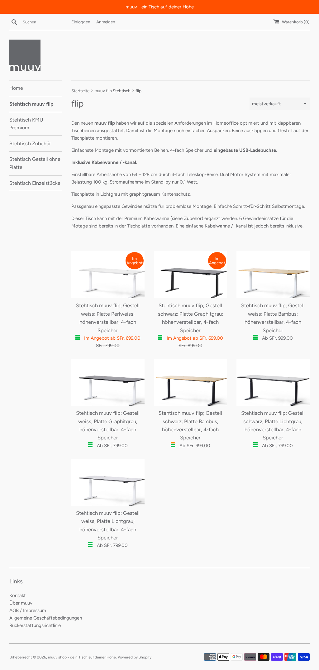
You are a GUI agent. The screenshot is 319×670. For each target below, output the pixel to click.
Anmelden (105, 21)
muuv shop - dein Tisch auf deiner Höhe (82, 657)
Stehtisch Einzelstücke (34, 183)
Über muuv (20, 603)
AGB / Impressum (27, 610)
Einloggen (80, 21)
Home (16, 88)
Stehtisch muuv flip (31, 104)
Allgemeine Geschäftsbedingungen (45, 618)
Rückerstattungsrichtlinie (35, 625)
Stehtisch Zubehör (30, 143)
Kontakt (17, 595)
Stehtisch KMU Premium (26, 124)
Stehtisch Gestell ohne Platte (34, 163)
